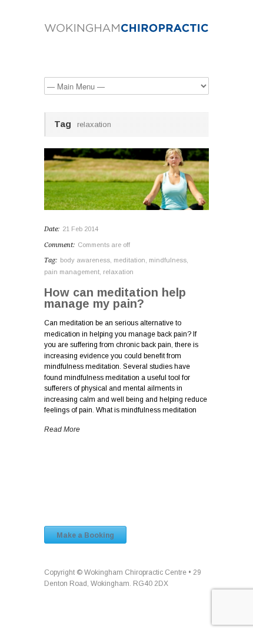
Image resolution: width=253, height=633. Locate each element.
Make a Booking (85, 535)
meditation (129, 260)
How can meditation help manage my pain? (115, 298)
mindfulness (168, 260)
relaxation (118, 271)
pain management (71, 271)
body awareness (85, 260)
